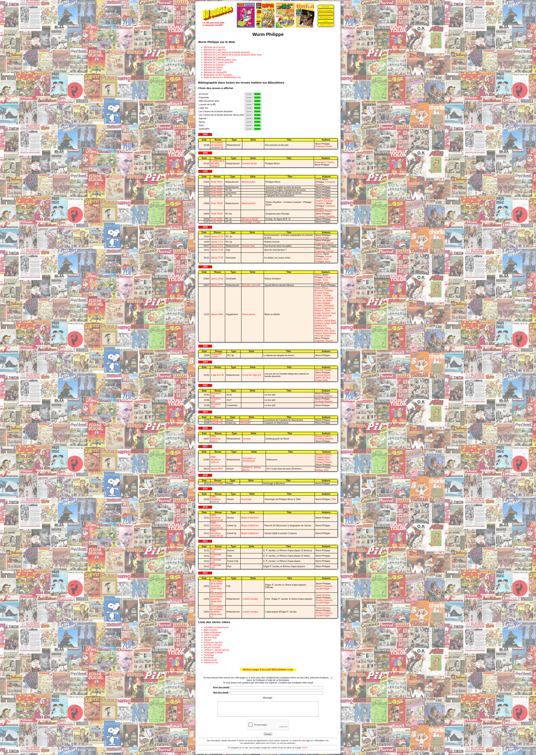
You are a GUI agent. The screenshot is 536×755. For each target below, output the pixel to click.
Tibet (333, 499)
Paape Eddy (321, 380)
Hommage (246, 499)
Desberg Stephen (323, 396)
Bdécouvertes (248, 182)
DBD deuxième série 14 (216, 459)
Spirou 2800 (217, 314)
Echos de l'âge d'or (251, 375)
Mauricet (319, 330)
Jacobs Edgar (323, 588)
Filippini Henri (323, 457)
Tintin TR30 (216, 219)
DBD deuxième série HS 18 (217, 517)
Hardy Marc (330, 320)
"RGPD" (305, 748)
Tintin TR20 (216, 182)
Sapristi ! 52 (217, 420)
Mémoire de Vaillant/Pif (215, 72)
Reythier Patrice (324, 211)
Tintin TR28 (216, 203)
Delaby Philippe (324, 462)
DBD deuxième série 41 (216, 499)
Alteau (325, 288)
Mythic (318, 377)
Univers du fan (250, 163)
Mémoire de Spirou (213, 67)
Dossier (247, 439)
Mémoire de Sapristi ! (214, 65)
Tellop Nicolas (323, 595)
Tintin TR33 (216, 222)
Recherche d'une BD (325, 14)
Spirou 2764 (217, 278)
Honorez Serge (322, 323)
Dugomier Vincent (324, 243)
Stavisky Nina (323, 459)
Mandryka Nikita (323, 328)
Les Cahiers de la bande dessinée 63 (217, 145)
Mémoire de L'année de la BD (218, 62)
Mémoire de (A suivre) (214, 47)
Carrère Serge (322, 293)
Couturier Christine (324, 202)
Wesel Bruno (329, 333)
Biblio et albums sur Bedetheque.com (222, 77)
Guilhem (319, 320)
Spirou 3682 (217, 483)
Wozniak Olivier (322, 336)
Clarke (318, 295)
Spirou (319, 254)
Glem (324, 318)
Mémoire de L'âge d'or (215, 50)
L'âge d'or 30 (217, 375)
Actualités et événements (249, 459)
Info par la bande (250, 219)
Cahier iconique (250, 599)
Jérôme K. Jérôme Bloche (216, 650)
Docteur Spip (248, 246)
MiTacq (326, 377)
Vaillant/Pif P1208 (216, 355)
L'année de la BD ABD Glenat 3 (217, 163)
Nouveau (325, 7)
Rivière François (324, 586)
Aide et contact (326, 25)
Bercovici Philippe (324, 290)
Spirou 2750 (217, 258)
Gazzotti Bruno (322, 375)
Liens (326, 21)
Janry (327, 261)
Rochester (246, 420)
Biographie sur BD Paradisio (218, 75)
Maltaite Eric (321, 325)
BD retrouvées (325, 17)
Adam (318, 288)
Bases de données (325, 10)
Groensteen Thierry (324, 162)
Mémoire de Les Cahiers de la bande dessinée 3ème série (233, 55)
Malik (333, 323)
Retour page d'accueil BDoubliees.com (268, 669)
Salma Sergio (322, 238)
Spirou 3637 (217, 469)
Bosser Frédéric (323, 436)
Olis (326, 330)
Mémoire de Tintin (213, 70)
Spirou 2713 (217, 242)
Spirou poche (248, 314)
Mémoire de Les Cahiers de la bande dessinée (227, 52)
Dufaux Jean (322, 470)
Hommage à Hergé (251, 222)
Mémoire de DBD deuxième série (220, 60)
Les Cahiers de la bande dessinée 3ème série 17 (217, 586)
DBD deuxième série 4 (216, 438)
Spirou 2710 (217, 236)
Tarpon (318, 333)
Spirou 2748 (217, 250)
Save (332, 330)
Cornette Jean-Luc (323, 296)
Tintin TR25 (216, 193)
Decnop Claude (323, 370)
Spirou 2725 (217, 246)
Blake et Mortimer (250, 517)
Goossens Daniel (323, 146)
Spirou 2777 (217, 285)
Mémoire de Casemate (215, 57)
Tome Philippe (322, 260)
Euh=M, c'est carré (251, 285)
